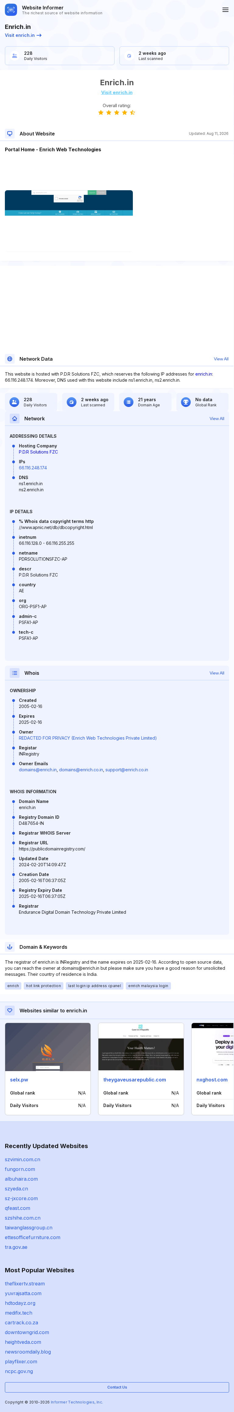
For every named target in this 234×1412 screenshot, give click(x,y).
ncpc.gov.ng (19, 1371)
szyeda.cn (16, 1189)
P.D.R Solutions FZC (38, 451)
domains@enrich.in (38, 769)
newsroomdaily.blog (28, 1352)
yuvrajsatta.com (23, 1293)
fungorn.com (20, 1169)
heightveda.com (23, 1342)
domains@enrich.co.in (81, 769)
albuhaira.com (21, 1179)
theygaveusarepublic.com (134, 1080)
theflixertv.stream (25, 1284)
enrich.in (203, 374)
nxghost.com (212, 1080)
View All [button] (221, 358)
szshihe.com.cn (23, 1218)
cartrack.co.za (21, 1322)
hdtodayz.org (20, 1303)
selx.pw (19, 1080)
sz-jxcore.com (21, 1198)
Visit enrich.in (20, 35)
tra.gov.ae (16, 1247)
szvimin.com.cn (22, 1159)
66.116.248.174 (33, 467)
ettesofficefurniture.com (32, 1237)
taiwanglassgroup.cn (28, 1228)
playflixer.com (21, 1361)
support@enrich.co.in (126, 769)
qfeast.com (17, 1208)
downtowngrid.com (27, 1332)
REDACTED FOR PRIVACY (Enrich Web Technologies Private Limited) (88, 738)
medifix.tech (18, 1313)
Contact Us (117, 1387)
